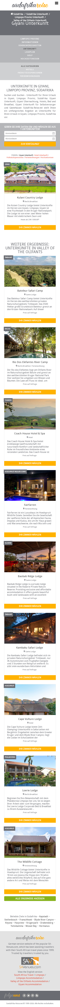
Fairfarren (30, 504)
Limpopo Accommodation (29, 978)
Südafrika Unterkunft (37, 14)
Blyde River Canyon (44, 919)
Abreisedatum (53, 139)
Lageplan (30, 52)
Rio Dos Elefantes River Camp (30, 362)
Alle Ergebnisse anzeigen (30, 898)
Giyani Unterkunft (26, 155)
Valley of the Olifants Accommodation (29, 981)
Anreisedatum (53, 133)
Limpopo (40, 975)
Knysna (8, 922)
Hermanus (44, 926)
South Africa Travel (23, 975)
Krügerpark (32, 922)
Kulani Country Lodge (30, 197)
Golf (30, 55)
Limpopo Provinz (30, 39)
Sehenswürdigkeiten (30, 45)
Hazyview (19, 922)
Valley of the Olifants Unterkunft (30, 20)
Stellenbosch (10, 919)
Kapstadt (43, 916)
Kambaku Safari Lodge (29, 647)
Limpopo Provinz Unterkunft (29, 17)
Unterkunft (30, 49)
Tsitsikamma (16, 926)
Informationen (30, 42)
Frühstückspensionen (30, 73)
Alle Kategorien (30, 66)
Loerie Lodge (30, 790)
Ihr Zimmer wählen (30, 227)
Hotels (30, 70)
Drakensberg (46, 922)
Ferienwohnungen (30, 76)
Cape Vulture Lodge (30, 719)
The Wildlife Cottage (29, 861)
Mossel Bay (31, 926)
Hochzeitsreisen (30, 59)
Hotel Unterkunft (41, 155)
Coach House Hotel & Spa (29, 433)
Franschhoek (26, 919)
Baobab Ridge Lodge (30, 576)
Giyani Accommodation (30, 984)
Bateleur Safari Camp (30, 290)
